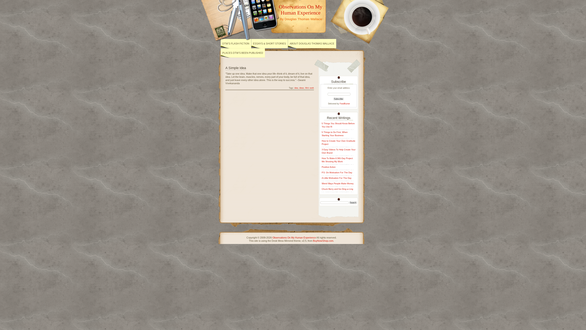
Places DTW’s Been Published (242, 53)
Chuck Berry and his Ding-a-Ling (337, 189)
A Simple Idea (235, 68)
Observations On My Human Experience (300, 10)
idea (296, 88)
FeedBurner (345, 104)
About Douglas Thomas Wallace (312, 43)
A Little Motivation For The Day (336, 178)
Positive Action (329, 167)
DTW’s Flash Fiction (235, 43)
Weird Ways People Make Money (338, 183)
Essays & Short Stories (269, 43)
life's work (309, 88)
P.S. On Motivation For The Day (337, 172)
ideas (301, 88)
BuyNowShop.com (323, 241)
